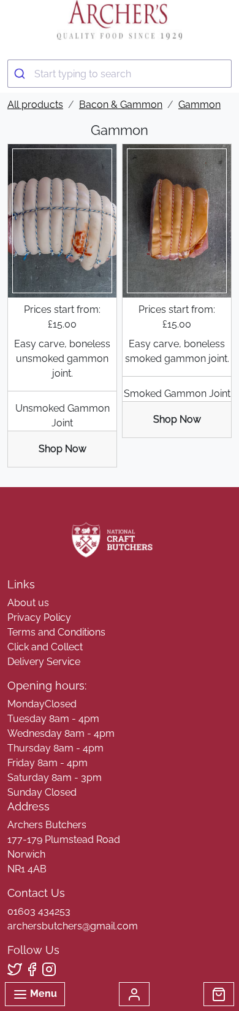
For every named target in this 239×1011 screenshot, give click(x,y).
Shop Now (62, 449)
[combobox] (119, 74)
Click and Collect (45, 647)
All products (35, 104)
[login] (119, 20)
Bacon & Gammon (120, 104)
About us (28, 603)
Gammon (199, 104)
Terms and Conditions (56, 632)
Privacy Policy (39, 617)
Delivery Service (43, 661)
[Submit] (21, 73)
